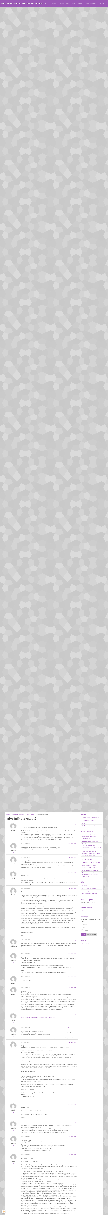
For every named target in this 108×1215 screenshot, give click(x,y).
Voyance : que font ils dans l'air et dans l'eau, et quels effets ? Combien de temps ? (91, 836)
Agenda (101, 3)
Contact (62, 3)
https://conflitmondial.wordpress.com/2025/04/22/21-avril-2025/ (38, 1017)
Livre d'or (80, 3)
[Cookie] (3, 1211)
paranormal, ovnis (87, 891)
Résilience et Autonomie (88, 826)
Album (68, 3)
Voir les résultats (91, 934)
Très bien (85, 930)
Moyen (85, 924)
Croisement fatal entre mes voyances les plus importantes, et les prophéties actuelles (91, 853)
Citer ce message (72, 824)
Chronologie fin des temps (89, 820)
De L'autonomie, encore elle (90, 841)
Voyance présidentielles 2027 (90, 870)
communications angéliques (89, 893)
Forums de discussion (91, 3)
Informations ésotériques (89, 888)
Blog (73, 3)
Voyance (84, 885)
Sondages (54, 3)
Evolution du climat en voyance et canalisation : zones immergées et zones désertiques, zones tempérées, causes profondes (91, 864)
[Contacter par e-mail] (13, 852)
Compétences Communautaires (90, 817)
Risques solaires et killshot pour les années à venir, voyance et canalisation (90, 874)
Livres (83, 823)
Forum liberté (30, 814)
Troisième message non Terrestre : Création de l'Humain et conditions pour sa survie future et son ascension (91, 846)
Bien (84, 927)
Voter (83, 934)
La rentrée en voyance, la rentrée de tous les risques (91, 858)
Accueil (47, 3)
